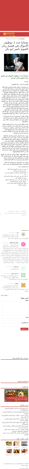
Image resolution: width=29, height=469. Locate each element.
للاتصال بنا (26, 463)
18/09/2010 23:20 (11, 283)
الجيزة (25, 213)
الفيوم (22, 213)
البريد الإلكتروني (24, 322)
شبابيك (11, 211)
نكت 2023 (24, 447)
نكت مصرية (16, 447)
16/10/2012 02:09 (5, 242)
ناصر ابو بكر (24, 214)
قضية (9, 213)
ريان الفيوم (18, 213)
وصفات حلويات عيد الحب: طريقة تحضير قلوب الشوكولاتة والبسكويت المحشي (16, 430)
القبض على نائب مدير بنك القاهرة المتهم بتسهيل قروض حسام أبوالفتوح (15, 180)
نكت (24, 454)
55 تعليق (17, 211)
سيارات (14, 213)
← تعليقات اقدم (5, 295)
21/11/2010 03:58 (9, 266)
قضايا (11, 213)
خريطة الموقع (20, 463)
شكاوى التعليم (22, 381)
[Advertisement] (14, 16)
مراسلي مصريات (24, 465)
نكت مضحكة (16, 454)
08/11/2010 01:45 (7, 273)
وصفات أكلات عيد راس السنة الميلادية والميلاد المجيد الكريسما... (17, 398)
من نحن (14, 463)
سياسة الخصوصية (8, 463)
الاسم (26, 317)
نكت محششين (9, 454)
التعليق (26, 300)
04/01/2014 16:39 (12, 232)
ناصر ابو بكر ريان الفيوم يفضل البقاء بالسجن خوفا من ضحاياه (16, 170)
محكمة (6, 213)
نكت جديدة (9, 447)
